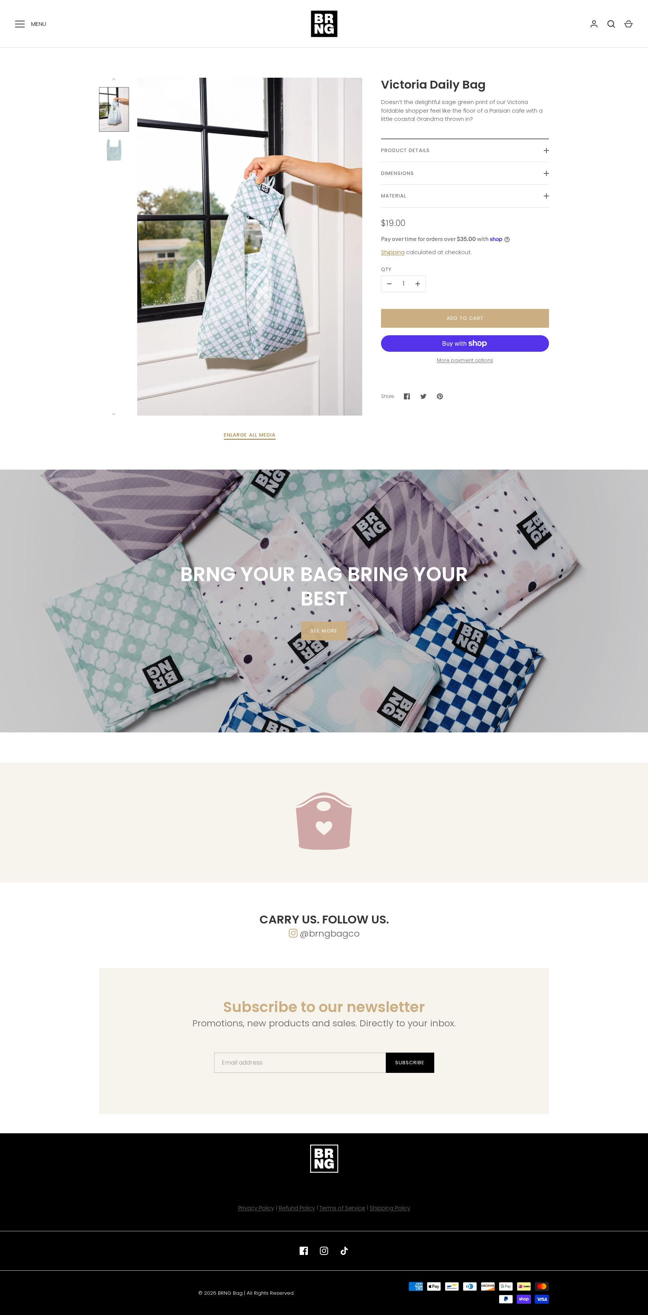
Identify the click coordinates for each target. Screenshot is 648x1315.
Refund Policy (297, 1208)
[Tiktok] (344, 1251)
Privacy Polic (254, 1208)
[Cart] (628, 24)
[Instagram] (324, 1251)
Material (393, 195)
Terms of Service (342, 1208)
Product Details (405, 150)
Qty (386, 269)
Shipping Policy (390, 1208)
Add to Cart (465, 318)
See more (323, 630)
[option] (324, 601)
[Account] (594, 24)
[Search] (611, 24)
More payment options (465, 360)
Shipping (393, 252)
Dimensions (397, 173)
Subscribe (409, 1062)
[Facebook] (304, 1251)
